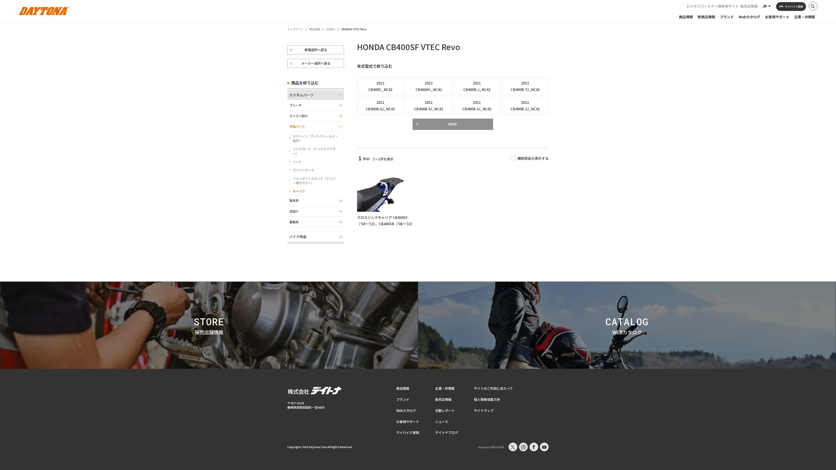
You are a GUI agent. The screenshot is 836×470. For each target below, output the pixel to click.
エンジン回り (299, 116)
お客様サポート (407, 421)
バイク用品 (298, 236)
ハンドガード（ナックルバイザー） (314, 151)
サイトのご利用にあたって (493, 388)
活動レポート (445, 410)
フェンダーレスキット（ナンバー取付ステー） (314, 180)
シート (297, 161)
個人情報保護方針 (487, 399)
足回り (294, 211)
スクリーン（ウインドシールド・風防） (315, 138)
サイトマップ (484, 410)
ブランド (402, 399)
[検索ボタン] (813, 6)
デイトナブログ (446, 432)
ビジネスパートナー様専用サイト (712, 6)
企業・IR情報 (445, 388)
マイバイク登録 (407, 432)
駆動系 (294, 222)
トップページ (295, 29)
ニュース (441, 421)
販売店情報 (749, 6)
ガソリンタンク (303, 170)
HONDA (330, 29)
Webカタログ (406, 410)
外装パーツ (297, 126)
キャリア (299, 191)
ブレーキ (296, 105)
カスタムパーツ (301, 94)
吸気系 (294, 200)
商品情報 (314, 29)
